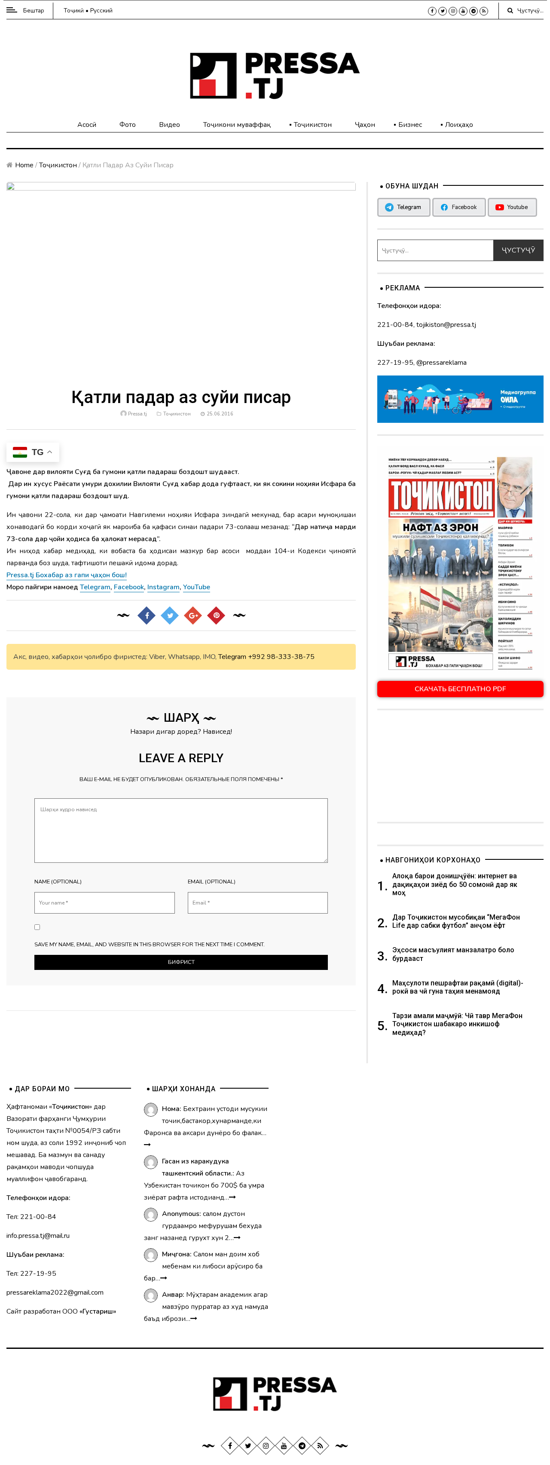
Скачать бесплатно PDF (460, 689)
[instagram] (453, 11)
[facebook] (432, 11)
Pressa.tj (137, 414)
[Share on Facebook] (146, 615)
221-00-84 (395, 324)
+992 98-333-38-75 (281, 657)
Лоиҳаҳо (459, 124)
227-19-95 (395, 362)
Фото (127, 124)
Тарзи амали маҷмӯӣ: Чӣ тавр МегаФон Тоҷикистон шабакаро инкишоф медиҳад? (457, 1024)
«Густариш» (97, 1311)
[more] (147, 1145)
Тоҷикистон (313, 124)
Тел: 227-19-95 (31, 1273)
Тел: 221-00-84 (31, 1217)
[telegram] (473, 11)
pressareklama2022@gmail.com (55, 1292)
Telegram (232, 657)
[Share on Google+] (192, 615)
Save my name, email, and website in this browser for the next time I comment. (149, 944)
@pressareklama (441, 362)
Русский (101, 10)
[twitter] (442, 11)
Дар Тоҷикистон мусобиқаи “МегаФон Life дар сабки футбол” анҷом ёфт (456, 921)
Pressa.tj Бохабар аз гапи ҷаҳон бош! (66, 575)
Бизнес (410, 124)
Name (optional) (58, 882)
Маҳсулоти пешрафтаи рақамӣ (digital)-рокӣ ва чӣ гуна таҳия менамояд (457, 987)
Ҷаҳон (365, 124)
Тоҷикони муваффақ (237, 124)
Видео (169, 124)
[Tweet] (169, 615)
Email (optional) (211, 882)
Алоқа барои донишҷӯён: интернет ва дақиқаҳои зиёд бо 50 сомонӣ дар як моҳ (454, 884)
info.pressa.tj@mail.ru (38, 1235)
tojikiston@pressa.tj (446, 324)
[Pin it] (216, 615)
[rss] (484, 11)
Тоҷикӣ (74, 10)
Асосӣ (86, 124)
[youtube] (463, 11)
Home (24, 165)
